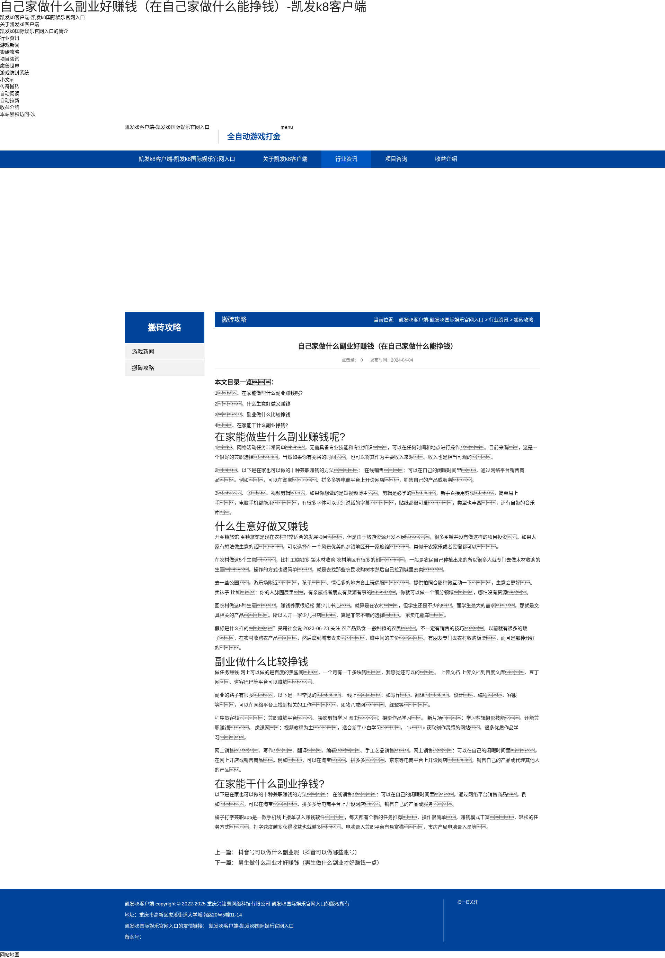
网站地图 (9, 954)
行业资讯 (9, 38)
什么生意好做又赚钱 (268, 404)
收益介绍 (9, 107)
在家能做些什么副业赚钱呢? (272, 393)
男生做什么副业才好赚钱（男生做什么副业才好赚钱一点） (310, 863)
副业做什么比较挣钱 (268, 414)
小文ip (7, 79)
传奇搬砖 (9, 86)
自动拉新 (9, 100)
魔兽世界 (9, 66)
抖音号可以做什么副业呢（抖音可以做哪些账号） (299, 852)
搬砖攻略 (9, 52)
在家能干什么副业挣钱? (262, 425)
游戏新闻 (9, 45)
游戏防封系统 (14, 72)
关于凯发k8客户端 (19, 24)
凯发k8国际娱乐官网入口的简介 (34, 31)
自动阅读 (9, 93)
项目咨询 (9, 59)
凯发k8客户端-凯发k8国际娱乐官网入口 (42, 17)
